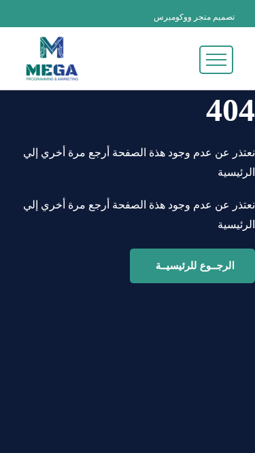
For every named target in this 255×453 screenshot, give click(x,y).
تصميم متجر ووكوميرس (194, 17)
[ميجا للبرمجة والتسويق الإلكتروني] (52, 59)
